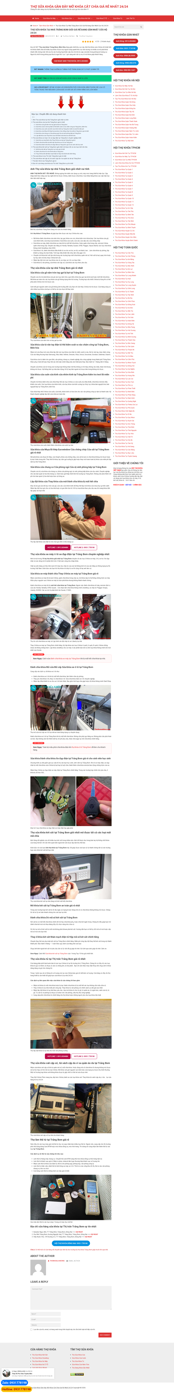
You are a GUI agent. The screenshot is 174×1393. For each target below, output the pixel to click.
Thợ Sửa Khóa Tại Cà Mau (124, 356)
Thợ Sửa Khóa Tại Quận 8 (124, 192)
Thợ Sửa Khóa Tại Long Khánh (125, 275)
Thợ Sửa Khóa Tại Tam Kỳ (124, 443)
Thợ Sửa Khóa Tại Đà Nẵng (124, 259)
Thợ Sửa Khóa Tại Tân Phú (124, 211)
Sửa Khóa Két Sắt (84, 18)
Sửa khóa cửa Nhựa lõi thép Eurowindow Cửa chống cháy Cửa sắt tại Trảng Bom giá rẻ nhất (62, 131)
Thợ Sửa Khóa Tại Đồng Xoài (125, 305)
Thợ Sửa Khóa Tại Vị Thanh (124, 292)
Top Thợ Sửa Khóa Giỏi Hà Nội (125, 99)
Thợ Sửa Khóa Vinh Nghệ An (125, 411)
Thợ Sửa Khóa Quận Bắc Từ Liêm (126, 134)
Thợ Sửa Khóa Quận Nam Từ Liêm (127, 131)
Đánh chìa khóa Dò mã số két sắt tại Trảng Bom (49, 151)
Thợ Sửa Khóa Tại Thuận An (124, 350)
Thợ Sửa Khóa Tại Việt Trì (124, 437)
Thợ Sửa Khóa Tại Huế (123, 279)
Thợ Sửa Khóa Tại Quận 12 (124, 205)
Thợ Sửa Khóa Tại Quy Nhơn (125, 417)
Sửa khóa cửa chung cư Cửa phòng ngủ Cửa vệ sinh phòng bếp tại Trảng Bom (58, 133)
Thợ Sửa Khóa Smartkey (40, 1358)
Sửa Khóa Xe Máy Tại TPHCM (125, 156)
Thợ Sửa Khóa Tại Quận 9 (124, 195)
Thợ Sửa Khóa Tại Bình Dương (125, 337)
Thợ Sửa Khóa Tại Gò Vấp (124, 208)
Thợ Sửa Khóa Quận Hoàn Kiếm (126, 137)
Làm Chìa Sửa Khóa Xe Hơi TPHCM (127, 163)
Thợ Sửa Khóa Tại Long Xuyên (125, 285)
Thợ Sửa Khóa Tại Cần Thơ (124, 253)
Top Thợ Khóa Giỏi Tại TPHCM (125, 166)
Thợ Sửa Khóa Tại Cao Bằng (125, 450)
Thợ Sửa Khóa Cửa (78, 1355)
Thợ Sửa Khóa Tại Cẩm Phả (124, 359)
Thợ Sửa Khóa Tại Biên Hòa (124, 272)
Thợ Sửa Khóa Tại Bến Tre (124, 311)
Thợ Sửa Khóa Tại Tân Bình (124, 221)
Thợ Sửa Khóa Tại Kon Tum (124, 382)
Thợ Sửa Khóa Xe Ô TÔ (40, 1364)
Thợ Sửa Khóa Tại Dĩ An (123, 414)
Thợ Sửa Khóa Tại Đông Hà (124, 324)
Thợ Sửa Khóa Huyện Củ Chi (125, 231)
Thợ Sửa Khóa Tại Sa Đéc (124, 308)
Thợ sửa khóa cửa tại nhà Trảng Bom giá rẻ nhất (49, 122)
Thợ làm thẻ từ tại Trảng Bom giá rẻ (44, 161)
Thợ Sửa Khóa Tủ (78, 1361)
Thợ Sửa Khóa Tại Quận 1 (124, 169)
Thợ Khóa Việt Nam (69, 36)
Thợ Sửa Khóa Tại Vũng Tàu (124, 263)
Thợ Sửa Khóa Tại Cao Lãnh (124, 314)
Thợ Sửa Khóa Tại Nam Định (125, 398)
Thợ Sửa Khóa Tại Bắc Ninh (124, 266)
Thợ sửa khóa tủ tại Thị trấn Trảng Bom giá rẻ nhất (49, 156)
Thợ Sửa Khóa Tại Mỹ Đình (124, 141)
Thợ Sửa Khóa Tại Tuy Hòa (124, 434)
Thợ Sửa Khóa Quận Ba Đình (125, 115)
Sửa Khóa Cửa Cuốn (79, 1358)
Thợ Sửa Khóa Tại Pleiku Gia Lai (126, 405)
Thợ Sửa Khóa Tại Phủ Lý (124, 385)
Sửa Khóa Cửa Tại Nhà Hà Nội (125, 92)
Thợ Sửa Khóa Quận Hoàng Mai (126, 128)
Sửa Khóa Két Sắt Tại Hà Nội (125, 89)
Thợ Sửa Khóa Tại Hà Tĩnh (124, 334)
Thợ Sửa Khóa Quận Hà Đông (125, 102)
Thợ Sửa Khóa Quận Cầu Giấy (125, 105)
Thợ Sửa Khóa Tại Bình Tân (124, 215)
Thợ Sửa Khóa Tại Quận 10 (124, 198)
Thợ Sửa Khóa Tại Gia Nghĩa (125, 369)
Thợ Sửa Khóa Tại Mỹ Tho (124, 353)
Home (36, 18)
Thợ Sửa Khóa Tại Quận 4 (124, 179)
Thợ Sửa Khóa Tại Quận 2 (124, 173)
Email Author (74, 1261)
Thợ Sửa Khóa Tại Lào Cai (124, 379)
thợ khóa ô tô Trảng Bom (81, 747)
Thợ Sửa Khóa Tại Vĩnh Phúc (125, 301)
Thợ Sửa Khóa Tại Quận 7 (124, 189)
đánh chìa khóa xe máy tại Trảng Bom (65, 658)
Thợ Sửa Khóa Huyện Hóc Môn (125, 237)
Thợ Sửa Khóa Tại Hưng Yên (125, 375)
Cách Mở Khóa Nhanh (39, 1368)
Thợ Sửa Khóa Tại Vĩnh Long (125, 288)
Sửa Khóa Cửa (67, 18)
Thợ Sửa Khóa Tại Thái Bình (124, 427)
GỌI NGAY (79, 1232)
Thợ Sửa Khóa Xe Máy (40, 1361)
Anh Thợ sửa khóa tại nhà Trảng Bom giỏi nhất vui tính (50, 120)
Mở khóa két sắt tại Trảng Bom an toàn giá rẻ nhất (50, 149)
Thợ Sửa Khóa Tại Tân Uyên (124, 346)
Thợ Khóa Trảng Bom (86, 36)
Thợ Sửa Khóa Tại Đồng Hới (124, 366)
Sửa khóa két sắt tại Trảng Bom (56, 954)
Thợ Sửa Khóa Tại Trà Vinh (124, 317)
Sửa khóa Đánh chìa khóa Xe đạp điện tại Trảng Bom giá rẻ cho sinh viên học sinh (59, 144)
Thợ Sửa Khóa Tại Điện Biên (125, 321)
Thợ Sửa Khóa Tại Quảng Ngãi (125, 401)
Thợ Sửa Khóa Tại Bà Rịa (123, 298)
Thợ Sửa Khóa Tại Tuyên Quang (126, 456)
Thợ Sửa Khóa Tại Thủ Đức (124, 218)
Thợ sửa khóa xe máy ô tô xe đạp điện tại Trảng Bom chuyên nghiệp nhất (57, 138)
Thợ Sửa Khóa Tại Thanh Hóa (125, 340)
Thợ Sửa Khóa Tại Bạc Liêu (124, 453)
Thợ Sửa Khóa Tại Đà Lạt (124, 269)
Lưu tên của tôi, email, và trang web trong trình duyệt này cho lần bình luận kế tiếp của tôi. (64, 1329)
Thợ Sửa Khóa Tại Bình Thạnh (125, 227)
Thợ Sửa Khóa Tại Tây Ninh (124, 295)
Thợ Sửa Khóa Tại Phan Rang (125, 395)
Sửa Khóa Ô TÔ (101, 18)
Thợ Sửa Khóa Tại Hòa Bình (124, 372)
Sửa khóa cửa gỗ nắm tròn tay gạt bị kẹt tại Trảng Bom (51, 124)
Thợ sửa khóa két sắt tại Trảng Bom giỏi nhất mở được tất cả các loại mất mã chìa (60, 147)
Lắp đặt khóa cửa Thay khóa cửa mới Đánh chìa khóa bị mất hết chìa (55, 135)
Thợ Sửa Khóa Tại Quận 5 (124, 182)
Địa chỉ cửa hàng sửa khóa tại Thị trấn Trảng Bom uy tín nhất (53, 163)
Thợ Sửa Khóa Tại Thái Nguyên (126, 430)
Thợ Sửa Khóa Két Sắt (40, 1355)
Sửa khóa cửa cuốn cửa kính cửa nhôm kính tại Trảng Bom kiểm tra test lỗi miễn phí (60, 129)
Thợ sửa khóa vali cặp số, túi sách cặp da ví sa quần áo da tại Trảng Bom (57, 158)
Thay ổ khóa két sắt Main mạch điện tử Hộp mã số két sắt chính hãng (56, 153)
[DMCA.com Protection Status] (77, 1375)
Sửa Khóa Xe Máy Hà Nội (124, 86)
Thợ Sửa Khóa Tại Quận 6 (124, 186)
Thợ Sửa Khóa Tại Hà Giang (124, 446)
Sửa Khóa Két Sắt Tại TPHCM (125, 153)
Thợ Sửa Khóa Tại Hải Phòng (125, 256)
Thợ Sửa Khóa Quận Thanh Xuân (126, 121)
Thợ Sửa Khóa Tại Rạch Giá (124, 421)
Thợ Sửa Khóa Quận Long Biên (125, 118)
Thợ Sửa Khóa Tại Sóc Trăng (125, 424)
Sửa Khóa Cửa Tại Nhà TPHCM (126, 160)
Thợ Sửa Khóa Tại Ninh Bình (124, 392)
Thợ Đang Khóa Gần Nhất (80, 1368)
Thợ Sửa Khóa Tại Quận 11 (124, 202)
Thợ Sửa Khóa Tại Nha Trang (125, 327)
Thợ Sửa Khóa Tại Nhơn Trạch (125, 363)
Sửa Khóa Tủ (117, 18)
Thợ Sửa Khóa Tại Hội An (124, 440)
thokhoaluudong (57, 1261)
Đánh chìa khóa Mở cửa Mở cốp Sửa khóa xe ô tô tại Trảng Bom (54, 142)
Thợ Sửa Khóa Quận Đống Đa (125, 108)
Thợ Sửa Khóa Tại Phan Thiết (125, 388)
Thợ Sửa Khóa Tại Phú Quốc (125, 408)
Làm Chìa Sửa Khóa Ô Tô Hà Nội (126, 95)
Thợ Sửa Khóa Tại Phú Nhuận (125, 224)
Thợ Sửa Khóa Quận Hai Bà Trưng (126, 125)
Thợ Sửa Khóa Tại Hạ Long (124, 282)
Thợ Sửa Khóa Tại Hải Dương (125, 330)
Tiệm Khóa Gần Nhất (37, 36)
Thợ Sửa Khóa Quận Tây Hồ (124, 112)
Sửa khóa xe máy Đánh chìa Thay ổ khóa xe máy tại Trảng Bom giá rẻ (55, 140)
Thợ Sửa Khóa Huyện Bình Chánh (126, 240)
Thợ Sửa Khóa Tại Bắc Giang (125, 343)
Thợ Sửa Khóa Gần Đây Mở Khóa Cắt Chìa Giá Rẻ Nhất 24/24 (79, 6)
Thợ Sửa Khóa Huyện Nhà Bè (125, 234)
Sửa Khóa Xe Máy (49, 18)
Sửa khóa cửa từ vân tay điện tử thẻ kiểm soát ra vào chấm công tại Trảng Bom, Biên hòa (61, 126)
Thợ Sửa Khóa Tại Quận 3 (124, 176)
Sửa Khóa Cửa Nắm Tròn (80, 1364)
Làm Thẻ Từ (130, 18)
